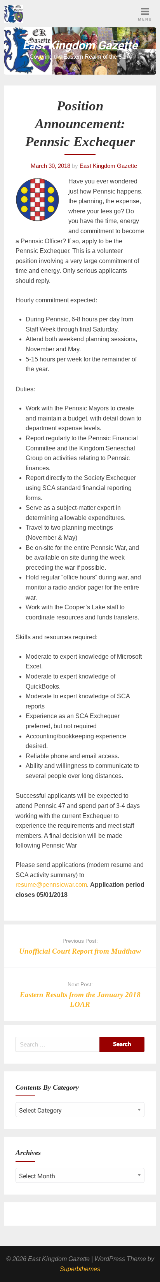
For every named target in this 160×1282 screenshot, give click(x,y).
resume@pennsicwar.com (51, 884)
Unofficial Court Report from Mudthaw (80, 951)
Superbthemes (80, 1269)
